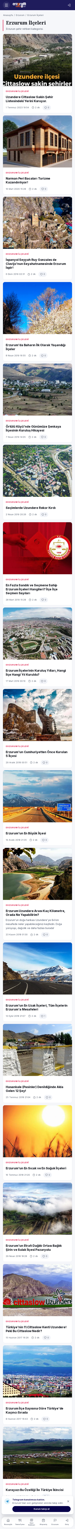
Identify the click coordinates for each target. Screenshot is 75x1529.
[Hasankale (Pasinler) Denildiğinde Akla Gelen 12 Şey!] (37, 1050)
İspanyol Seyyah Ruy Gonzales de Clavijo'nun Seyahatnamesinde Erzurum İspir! (36, 263)
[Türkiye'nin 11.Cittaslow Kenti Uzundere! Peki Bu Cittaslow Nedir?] (37, 1290)
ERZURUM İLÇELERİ (17, 91)
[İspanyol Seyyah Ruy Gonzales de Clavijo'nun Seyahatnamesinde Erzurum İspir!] (37, 223)
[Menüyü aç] (6, 5)
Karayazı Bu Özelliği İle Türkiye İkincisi (34, 1490)
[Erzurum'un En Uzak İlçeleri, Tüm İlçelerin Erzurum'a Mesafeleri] (37, 968)
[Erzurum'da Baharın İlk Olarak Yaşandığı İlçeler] (37, 308)
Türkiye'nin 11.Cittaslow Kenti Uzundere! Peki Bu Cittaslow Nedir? (36, 1329)
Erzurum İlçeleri (35, 15)
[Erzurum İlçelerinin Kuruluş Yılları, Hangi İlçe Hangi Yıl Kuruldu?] (37, 634)
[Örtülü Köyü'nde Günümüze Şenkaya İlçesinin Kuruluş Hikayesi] (37, 390)
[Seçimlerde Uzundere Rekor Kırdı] (37, 471)
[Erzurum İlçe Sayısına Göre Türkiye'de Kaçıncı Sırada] (37, 1371)
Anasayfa (8, 15)
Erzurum (20, 15)
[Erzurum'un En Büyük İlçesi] (37, 796)
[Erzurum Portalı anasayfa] (38, 5)
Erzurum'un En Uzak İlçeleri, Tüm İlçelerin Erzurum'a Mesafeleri (37, 1007)
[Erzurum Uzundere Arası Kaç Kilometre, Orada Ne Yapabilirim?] (37, 874)
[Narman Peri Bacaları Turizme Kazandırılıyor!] (37, 141)
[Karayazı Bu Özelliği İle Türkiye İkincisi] (37, 1453)
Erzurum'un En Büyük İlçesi (26, 833)
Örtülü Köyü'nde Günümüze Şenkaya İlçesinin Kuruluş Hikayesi (33, 428)
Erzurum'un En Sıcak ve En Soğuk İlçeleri (36, 1168)
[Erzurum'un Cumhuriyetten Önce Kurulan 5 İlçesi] (37, 715)
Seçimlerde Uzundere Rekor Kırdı (31, 508)
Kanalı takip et (42, 1508)
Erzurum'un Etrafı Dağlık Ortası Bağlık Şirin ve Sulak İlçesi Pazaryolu (34, 1247)
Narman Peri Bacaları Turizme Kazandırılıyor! (28, 180)
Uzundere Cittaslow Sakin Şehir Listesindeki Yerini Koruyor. (29, 99)
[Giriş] (69, 5)
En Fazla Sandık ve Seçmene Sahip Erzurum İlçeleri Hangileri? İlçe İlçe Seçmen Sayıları (32, 589)
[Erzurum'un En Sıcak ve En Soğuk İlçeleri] (37, 1131)
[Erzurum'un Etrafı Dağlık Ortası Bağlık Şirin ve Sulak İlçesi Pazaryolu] (37, 1209)
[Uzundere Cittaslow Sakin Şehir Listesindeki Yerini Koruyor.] (37, 60)
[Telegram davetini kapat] (68, 1501)
